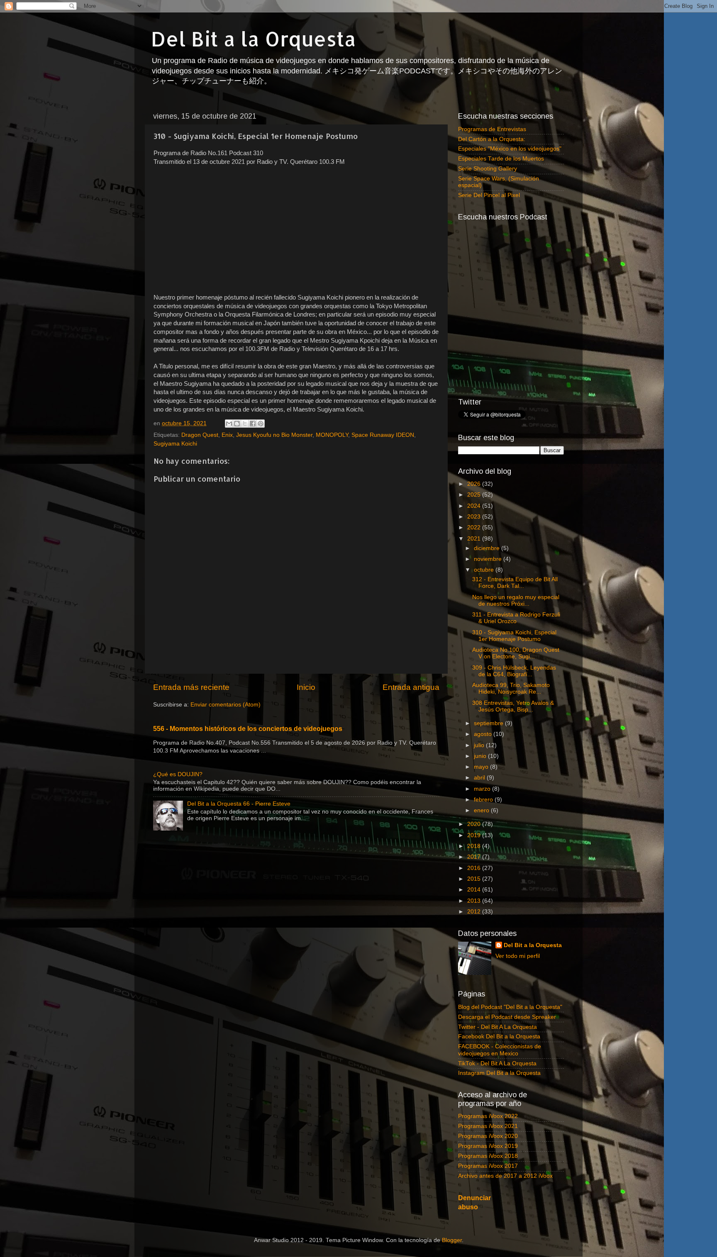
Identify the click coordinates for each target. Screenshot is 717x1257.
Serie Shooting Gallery (487, 169)
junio (481, 756)
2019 (474, 835)
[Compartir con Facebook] (253, 423)
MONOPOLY (332, 435)
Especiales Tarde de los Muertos (501, 159)
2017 (474, 857)
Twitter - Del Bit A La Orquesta (497, 1027)
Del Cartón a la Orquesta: (491, 139)
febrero (484, 800)
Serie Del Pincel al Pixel (489, 195)
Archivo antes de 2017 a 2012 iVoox (505, 1176)
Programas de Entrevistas (492, 129)
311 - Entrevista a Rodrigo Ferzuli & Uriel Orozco (516, 617)
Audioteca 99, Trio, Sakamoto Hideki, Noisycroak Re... (511, 688)
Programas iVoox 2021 (488, 1126)
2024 (474, 506)
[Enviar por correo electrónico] (229, 423)
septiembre (489, 723)
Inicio (306, 687)
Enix (227, 435)
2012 (474, 912)
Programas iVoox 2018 (488, 1156)
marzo (483, 789)
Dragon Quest (199, 435)
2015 (474, 879)
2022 (474, 527)
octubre (484, 570)
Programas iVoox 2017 (488, 1166)
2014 (474, 890)
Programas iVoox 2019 (488, 1146)
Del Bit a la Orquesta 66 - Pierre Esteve (238, 804)
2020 (474, 824)
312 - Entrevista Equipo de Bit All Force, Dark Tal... (515, 582)
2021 (474, 539)
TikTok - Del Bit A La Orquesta (497, 1063)
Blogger (452, 1240)
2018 (474, 846)
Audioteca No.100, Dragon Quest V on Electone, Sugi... (515, 653)
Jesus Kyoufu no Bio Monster (274, 435)
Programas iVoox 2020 (488, 1136)
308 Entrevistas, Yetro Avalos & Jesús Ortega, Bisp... (513, 706)
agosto (483, 734)
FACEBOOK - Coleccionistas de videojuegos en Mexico (499, 1049)
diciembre (487, 548)
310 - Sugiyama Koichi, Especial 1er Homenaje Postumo (514, 635)
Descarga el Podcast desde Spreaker (507, 1017)
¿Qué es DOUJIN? (177, 774)
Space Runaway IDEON (382, 435)
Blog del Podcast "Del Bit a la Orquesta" (510, 1007)
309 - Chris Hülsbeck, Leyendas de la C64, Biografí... (514, 671)
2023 (474, 517)
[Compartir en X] (245, 423)
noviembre (488, 559)
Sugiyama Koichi (175, 444)
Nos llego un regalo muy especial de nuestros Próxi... (515, 600)
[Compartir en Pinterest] (260, 423)
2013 (474, 901)
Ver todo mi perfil (517, 956)
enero (482, 810)
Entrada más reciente (191, 687)
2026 (474, 484)
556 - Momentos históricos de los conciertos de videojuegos (247, 728)
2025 (474, 495)
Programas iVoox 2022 (488, 1116)
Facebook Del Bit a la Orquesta (499, 1036)
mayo (482, 767)
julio (480, 745)
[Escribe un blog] (237, 423)
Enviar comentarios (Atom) (225, 705)
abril (480, 778)
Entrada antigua (411, 687)
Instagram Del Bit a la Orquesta (499, 1073)
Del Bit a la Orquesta (253, 38)
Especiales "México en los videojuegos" (509, 149)
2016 (474, 868)
